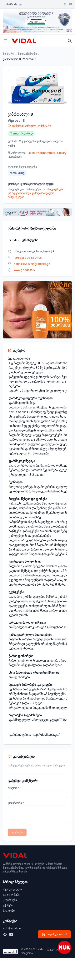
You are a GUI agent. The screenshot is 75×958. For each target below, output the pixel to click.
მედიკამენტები (27, 53)
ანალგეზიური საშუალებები (25, 189)
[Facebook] (65, 4)
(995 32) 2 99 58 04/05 (28, 257)
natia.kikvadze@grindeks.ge (32, 264)
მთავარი (8, 53)
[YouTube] (70, 4)
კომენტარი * (16, 803)
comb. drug (17, 173)
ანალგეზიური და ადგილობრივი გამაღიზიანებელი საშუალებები (36, 193)
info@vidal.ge (13, 4)
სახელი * (14, 788)
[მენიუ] (5, 41)
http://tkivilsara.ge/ (46, 734)
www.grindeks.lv (24, 270)
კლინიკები (10, 900)
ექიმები (7, 905)
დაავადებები (11, 894)
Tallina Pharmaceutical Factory (46, 153)
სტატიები (9, 910)
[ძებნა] (69, 41)
